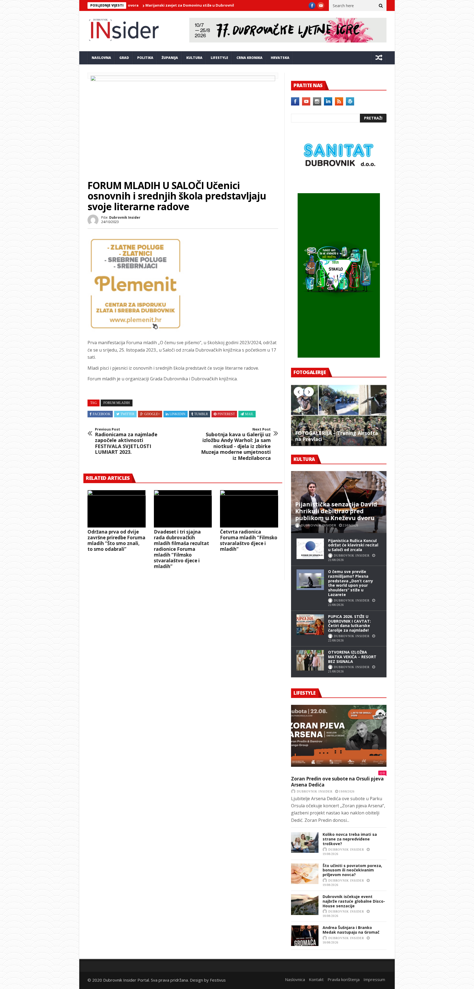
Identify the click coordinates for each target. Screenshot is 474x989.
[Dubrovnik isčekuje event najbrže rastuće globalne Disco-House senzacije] (304, 904)
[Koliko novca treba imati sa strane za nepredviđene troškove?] (304, 842)
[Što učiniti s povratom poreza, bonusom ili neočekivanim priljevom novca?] (304, 873)
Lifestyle (219, 57)
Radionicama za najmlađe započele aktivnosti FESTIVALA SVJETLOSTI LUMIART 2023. (126, 441)
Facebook (102, 414)
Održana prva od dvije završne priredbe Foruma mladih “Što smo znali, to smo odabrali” (116, 540)
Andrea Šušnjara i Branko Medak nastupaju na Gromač (351, 930)
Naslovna (101, 57)
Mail (249, 414)
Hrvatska (280, 57)
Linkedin (177, 414)
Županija (170, 57)
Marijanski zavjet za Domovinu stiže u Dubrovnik (159, 5)
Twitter (127, 414)
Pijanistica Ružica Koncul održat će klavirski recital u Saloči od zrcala (353, 545)
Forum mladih (116, 403)
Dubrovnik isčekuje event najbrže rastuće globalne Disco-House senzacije (354, 901)
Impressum (374, 979)
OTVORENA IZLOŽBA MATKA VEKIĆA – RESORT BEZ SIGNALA (352, 656)
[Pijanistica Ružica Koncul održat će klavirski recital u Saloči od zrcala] (310, 548)
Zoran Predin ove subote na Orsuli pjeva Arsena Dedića (337, 782)
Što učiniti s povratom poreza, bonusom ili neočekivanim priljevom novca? (352, 870)
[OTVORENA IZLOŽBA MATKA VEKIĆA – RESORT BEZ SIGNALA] (310, 660)
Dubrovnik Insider (124, 217)
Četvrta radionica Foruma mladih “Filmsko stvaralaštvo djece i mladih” (248, 540)
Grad (124, 57)
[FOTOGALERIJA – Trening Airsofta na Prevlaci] (338, 415)
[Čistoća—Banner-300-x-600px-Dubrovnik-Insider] (339, 356)
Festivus (218, 980)
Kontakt (316, 979)
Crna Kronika (249, 57)
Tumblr (201, 414)
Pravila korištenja (344, 979)
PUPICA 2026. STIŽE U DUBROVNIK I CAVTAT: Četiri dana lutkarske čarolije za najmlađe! (349, 623)
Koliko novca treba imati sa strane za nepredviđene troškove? (350, 839)
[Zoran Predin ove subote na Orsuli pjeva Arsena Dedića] (338, 736)
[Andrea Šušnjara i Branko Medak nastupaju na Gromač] (304, 935)
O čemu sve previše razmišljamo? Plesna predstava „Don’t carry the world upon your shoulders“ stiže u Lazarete (350, 583)
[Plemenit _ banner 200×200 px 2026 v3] (136, 330)
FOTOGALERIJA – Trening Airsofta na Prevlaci (336, 436)
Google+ (152, 414)
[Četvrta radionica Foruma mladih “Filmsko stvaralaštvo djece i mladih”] (249, 509)
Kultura (194, 57)
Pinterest (226, 414)
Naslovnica (295, 979)
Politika (145, 57)
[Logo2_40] (338, 181)
